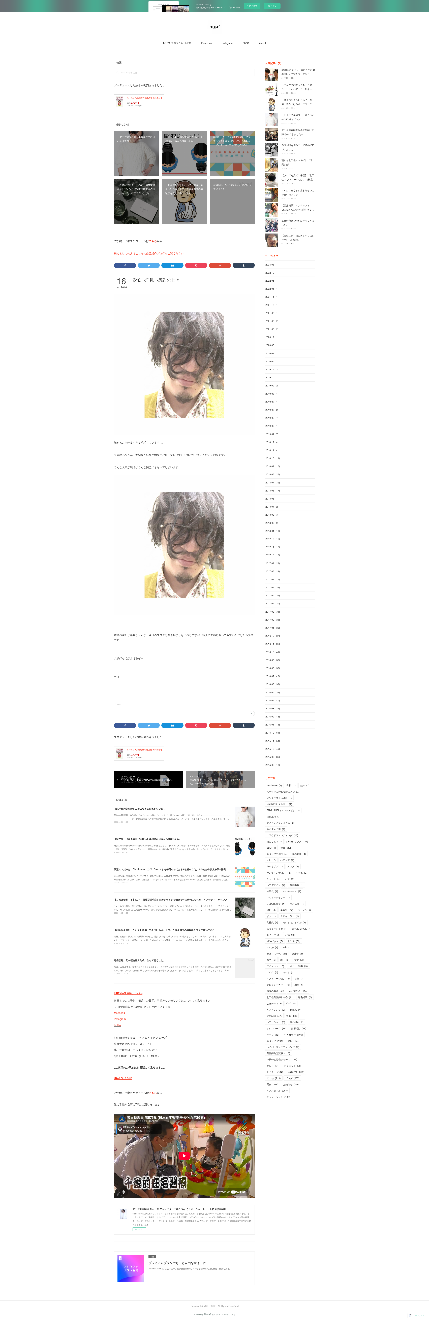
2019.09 (272, 385)
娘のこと (274, 841)
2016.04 (272, 700)
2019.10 (272, 377)
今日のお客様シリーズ (282, 1059)
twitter (117, 1025)
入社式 (272, 922)
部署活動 (298, 1028)
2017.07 (272, 579)
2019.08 (272, 393)
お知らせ (291, 1084)
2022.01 (272, 288)
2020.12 (272, 337)
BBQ (271, 847)
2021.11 (272, 296)
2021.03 (272, 329)
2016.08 (272, 668)
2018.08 (272, 474)
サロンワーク (276, 1028)
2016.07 (272, 676)
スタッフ (275, 1040)
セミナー (275, 1072)
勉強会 (298, 953)
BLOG (246, 43)
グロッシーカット (278, 984)
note (271, 860)
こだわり (274, 1003)
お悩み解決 (275, 991)
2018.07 (272, 482)
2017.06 (272, 587)
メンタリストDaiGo (279, 798)
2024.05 (272, 264)
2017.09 (272, 563)
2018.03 (272, 514)
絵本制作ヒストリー (279, 804)
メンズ (293, 866)
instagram (120, 1019)
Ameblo (263, 43)
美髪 (299, 959)
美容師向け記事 (278, 1053)
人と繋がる (298, 991)
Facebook (206, 43)
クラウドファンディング (282, 835)
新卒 (271, 959)
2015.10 (272, 748)
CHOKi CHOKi (302, 928)
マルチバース (292, 891)
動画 (298, 984)
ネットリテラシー (278, 897)
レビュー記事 (299, 966)
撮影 (291, 1015)
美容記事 (296, 1072)
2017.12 (272, 539)
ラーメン (305, 910)
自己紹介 (296, 1022)
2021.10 (272, 305)
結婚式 (272, 891)
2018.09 (272, 466)
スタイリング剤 (277, 928)
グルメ (273, 1065)
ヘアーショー (276, 1022)
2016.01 (272, 724)
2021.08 (272, 321)
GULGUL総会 (276, 903)
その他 (274, 1078)
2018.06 (272, 490)
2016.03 (272, 708)
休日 (293, 1040)
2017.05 (272, 595)
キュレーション (278, 1097)
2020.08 (272, 345)
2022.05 (272, 280)
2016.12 (272, 635)
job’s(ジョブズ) (297, 841)
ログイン (272, 6)
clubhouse (274, 785)
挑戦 (286, 847)
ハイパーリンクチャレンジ (283, 1047)
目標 (298, 978)
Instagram (227, 43)
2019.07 (272, 401)
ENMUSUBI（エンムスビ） (283, 810)
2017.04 (272, 603)
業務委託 (299, 853)
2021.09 (272, 313)
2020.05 (272, 361)
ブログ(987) (118, 704)
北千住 (294, 941)
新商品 (296, 1009)
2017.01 (272, 627)
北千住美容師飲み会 (280, 997)
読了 (284, 959)
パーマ (273, 1034)
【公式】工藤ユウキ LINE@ (176, 43)
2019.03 (272, 417)
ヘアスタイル (277, 1090)
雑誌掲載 (296, 885)
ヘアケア (287, 860)
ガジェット (292, 1065)
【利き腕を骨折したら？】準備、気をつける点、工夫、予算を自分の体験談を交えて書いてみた (164, 930)
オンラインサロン (279, 872)
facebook (119, 1013)
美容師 (286, 910)
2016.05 (272, 692)
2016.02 (272, 716)
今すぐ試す (252, 5)
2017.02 (272, 619)
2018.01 (272, 531)
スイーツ (273, 935)
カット (289, 972)
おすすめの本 (276, 829)
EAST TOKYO (277, 953)
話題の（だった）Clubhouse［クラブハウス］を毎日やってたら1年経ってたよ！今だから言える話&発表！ (171, 869)
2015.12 (272, 732)
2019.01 (272, 434)
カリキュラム (289, 916)
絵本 (304, 785)
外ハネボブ (275, 866)
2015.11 (272, 740)
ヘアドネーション (278, 978)
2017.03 (272, 611)
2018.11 (272, 450)
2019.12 (272, 369)
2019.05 (272, 409)
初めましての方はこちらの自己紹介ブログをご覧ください (149, 253)
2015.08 (272, 765)
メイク (272, 972)
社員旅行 (273, 816)
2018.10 (272, 458)
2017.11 (272, 547)
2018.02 (272, 522)
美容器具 (297, 903)
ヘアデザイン (276, 885)
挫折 (271, 910)
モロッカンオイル (294, 922)
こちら (153, 241)
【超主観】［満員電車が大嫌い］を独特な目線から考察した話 (147, 839)
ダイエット (275, 966)
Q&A (291, 1003)
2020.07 (272, 353)
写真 (272, 1084)
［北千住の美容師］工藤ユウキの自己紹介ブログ (140, 808)
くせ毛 (301, 872)
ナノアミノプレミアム (280, 822)
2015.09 (272, 756)
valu (287, 947)
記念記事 (274, 1015)
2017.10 (272, 555)
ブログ (292, 1078)
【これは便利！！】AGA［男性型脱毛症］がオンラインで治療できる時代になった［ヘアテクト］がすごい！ (171, 899)
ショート (273, 878)
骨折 (291, 785)
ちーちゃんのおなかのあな (283, 791)
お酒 (290, 935)
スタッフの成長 (277, 853)
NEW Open (275, 941)
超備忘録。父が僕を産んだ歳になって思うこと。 (140, 960)
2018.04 (272, 506)
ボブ (289, 878)
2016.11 (272, 643)
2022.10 (272, 272)
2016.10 (272, 652)
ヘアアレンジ (276, 1009)
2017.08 (272, 571)
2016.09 (272, 660)
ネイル (272, 947)
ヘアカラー (293, 1034)
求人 (271, 916)
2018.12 (272, 442)
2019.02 (272, 425)
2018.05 (272, 498)
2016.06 (272, 684)
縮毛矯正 (305, 997)
